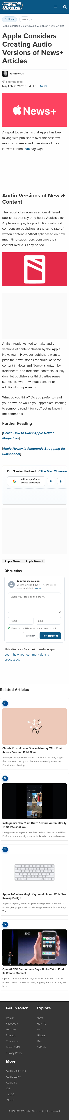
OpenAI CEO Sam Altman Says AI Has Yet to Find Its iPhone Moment (33, 971)
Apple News (12, 561)
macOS (10, 1094)
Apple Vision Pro (16, 1071)
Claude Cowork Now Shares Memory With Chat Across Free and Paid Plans (32, 750)
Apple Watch (13, 1076)
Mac (39, 1029)
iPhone (41, 1035)
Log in (38, 588)
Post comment (50, 635)
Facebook (12, 1023)
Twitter (10, 1018)
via (27, 148)
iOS (8, 1088)
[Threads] (60, 481)
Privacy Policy (14, 1053)
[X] (50, 481)
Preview (30, 635)
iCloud (10, 1100)
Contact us (12, 1041)
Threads (11, 1035)
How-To (41, 1023)
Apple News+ (34, 561)
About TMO (13, 1047)
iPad (39, 1041)
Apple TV (11, 1082)
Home (11, 19)
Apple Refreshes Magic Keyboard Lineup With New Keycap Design (34, 896)
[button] (56, 7)
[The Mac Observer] (12, 7)
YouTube (11, 1029)
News (25, 19)
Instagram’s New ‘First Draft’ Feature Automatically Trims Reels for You (34, 825)
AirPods (41, 1047)
